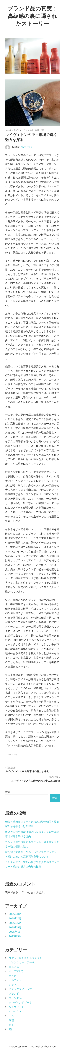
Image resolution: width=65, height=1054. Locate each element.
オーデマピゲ (16, 971)
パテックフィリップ (20, 989)
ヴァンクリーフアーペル (23, 962)
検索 (7, 792)
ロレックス (15, 1011)
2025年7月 (15, 918)
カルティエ (15, 980)
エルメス (14, 967)
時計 (43, 130)
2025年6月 (15, 923)
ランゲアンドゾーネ (20, 1002)
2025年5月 (15, 927)
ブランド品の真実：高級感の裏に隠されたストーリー (32, 16)
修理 (37, 130)
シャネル (14, 985)
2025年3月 (15, 936)
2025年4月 (15, 932)
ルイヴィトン (16, 1007)
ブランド (14, 993)
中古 (11, 1016)
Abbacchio (26, 147)
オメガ (12, 976)
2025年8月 (15, 914)
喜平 (11, 1025)
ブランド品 (28, 130)
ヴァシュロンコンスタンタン (25, 958)
